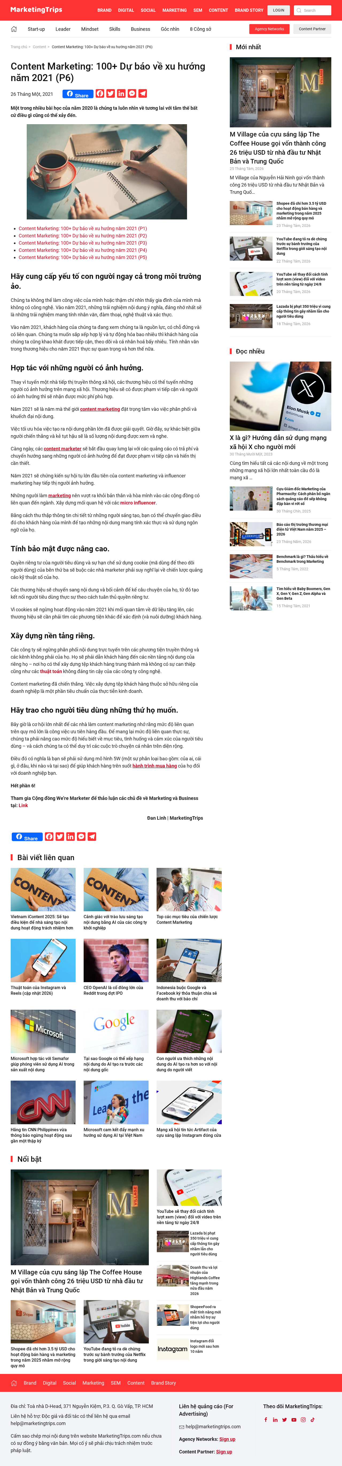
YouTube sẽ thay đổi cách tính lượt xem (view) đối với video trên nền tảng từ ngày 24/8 (189, 1217)
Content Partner (312, 29)
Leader (63, 29)
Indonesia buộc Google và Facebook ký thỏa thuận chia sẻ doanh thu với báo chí (187, 993)
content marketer (62, 448)
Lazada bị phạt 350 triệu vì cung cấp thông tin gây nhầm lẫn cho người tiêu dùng (204, 1243)
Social (148, 10)
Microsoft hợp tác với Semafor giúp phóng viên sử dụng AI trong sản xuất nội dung (42, 1064)
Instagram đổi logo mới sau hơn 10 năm (204, 1346)
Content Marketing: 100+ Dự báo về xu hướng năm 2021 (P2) (83, 235)
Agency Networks (269, 29)
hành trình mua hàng (155, 766)
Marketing (174, 10)
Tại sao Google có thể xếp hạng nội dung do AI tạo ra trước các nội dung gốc (114, 1064)
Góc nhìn (170, 29)
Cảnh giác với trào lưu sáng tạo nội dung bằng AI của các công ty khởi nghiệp (115, 922)
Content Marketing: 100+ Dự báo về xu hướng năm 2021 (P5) (83, 257)
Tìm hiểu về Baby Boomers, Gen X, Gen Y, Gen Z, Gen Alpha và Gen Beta (303, 594)
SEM (197, 10)
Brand (104, 10)
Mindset (90, 29)
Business (140, 29)
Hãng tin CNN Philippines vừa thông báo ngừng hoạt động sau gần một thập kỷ (41, 1135)
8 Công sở (200, 29)
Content (218, 10)
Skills (114, 29)
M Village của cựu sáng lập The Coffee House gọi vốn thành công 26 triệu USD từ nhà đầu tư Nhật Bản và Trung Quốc (77, 1281)
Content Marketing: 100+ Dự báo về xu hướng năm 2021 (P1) (83, 228)
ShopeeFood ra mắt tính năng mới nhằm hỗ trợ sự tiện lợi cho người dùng (205, 1317)
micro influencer (138, 503)
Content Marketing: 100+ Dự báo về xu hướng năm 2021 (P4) (83, 250)
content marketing (100, 409)
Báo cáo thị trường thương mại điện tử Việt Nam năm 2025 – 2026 (302, 529)
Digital (126, 10)
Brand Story (249, 10)
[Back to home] (36, 10)
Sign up (227, 1439)
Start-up (36, 29)
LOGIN (278, 10)
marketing (59, 495)
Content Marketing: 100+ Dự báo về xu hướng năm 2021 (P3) (83, 243)
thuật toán (51, 671)
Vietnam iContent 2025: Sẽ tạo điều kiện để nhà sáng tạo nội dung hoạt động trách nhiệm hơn (42, 922)
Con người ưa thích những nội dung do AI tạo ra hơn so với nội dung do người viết (187, 1064)
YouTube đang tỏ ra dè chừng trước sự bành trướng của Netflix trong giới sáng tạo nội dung (115, 1354)
